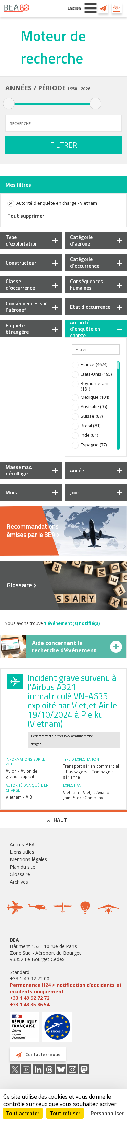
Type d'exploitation (22, 240)
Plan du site (22, 867)
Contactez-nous (103, 8)
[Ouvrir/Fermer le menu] (90, 8)
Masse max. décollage (19, 470)
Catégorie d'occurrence (84, 262)
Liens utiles (22, 852)
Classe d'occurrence (20, 284)
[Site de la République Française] (24, 1027)
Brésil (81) (90, 425)
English (74, 8)
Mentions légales (28, 859)
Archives (19, 882)
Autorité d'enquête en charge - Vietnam (56, 203)
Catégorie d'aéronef (81, 240)
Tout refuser (65, 1113)
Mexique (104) (95, 397)
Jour (74, 492)
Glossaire (19, 585)
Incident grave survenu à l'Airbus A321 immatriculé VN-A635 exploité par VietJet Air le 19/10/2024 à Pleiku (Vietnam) (72, 700)
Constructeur (21, 262)
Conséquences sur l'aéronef (26, 306)
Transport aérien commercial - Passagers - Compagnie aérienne (91, 771)
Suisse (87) (92, 416)
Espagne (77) (94, 444)
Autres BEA (22, 844)
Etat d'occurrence (90, 306)
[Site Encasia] (57, 1029)
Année (77, 470)
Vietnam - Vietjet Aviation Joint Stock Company (87, 795)
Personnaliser (107, 1113)
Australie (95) (94, 406)
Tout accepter (22, 1113)
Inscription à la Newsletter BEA (117, 8)
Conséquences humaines (86, 284)
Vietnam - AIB (19, 797)
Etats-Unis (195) (96, 374)
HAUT (60, 820)
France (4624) (94, 364)
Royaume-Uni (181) (94, 386)
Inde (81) (89, 435)
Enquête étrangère (17, 329)
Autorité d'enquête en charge (85, 329)
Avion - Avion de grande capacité (21, 773)
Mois (11, 492)
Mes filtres (18, 184)
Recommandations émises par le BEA (33, 530)
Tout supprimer (25, 216)
